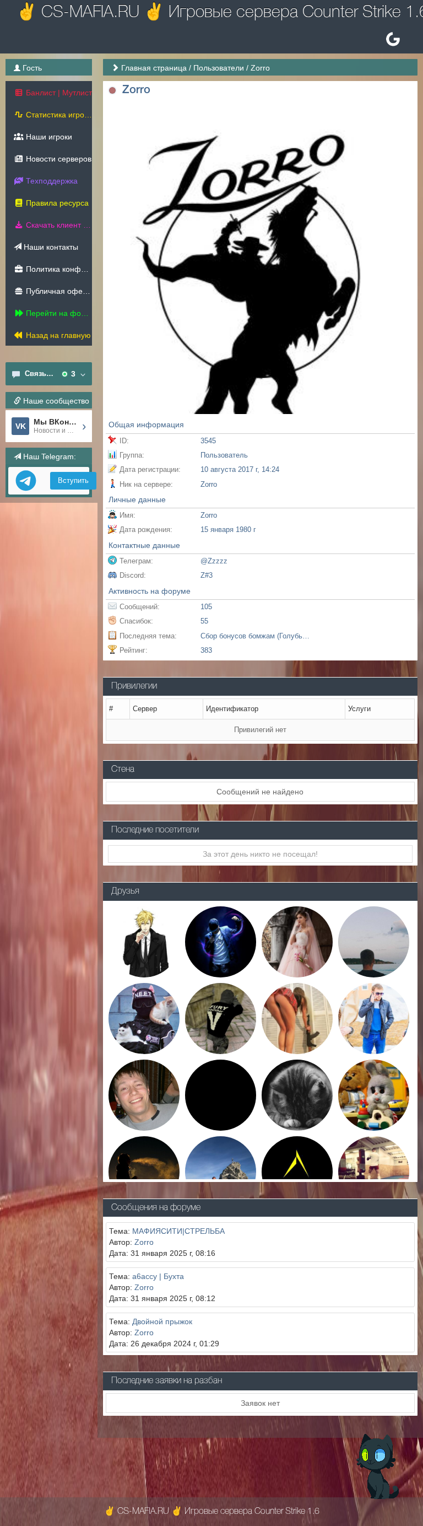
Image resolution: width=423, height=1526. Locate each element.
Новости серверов (57, 158)
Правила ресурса (56, 202)
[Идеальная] (297, 941)
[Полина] (297, 1017)
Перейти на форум (58, 313)
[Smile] (373, 1171)
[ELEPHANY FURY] (220, 1017)
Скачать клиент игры (58, 225)
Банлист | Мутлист (58, 92)
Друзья (125, 891)
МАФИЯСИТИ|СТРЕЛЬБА (178, 1231)
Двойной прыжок (162, 1321)
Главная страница (154, 67)
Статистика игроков (58, 114)
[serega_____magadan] (220, 1171)
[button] (113, 91)
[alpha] (297, 1171)
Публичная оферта (58, 291)
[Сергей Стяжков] (144, 1094)
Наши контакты (49, 247)
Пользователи (218, 67)
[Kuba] (373, 1017)
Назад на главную (57, 335)
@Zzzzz (213, 561)
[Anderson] (144, 941)
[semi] (220, 1094)
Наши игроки (48, 136)
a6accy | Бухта (158, 1276)
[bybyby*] (373, 1094)
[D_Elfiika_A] (297, 1094)
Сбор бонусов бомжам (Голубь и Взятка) (255, 636)
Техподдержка (51, 180)
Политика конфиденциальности (58, 269)
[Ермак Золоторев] (144, 1171)
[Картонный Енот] (373, 941)
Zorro (144, 1242)
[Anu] (144, 1017)
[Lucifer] (220, 941)
